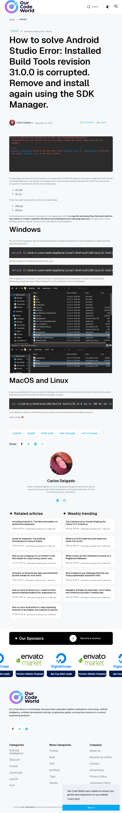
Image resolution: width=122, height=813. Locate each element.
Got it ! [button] (91, 807)
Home (12, 19)
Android (14, 31)
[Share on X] (28, 444)
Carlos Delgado (61, 480)
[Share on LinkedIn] (35, 444)
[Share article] (42, 444)
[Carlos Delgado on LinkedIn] (57, 500)
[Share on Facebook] (21, 444)
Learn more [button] (74, 798)
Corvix (54, 487)
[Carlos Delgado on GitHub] (64, 500)
